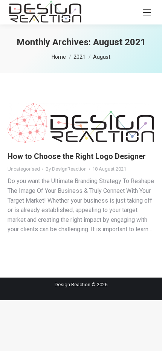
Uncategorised (24, 169)
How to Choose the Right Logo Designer (77, 156)
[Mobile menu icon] (146, 12)
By (66, 169)
